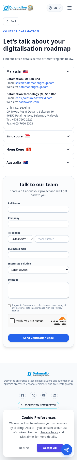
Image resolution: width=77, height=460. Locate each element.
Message (13, 279)
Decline (24, 448)
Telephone (14, 232)
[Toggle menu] (69, 8)
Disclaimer (27, 437)
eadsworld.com (29, 102)
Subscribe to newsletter (38, 405)
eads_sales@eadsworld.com (33, 98)
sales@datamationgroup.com (34, 83)
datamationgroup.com (33, 87)
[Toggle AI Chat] (66, 449)
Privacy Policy (49, 432)
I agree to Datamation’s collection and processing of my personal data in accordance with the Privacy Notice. (39, 308)
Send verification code (38, 338)
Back (13, 21)
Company (13, 218)
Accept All (50, 448)
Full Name (14, 203)
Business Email (17, 249)
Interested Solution (19, 263)
